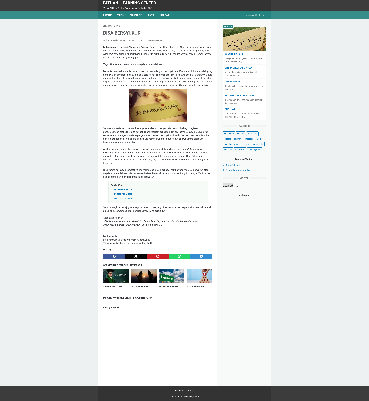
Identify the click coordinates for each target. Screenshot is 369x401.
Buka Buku (229, 133)
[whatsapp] (179, 256)
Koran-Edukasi (232, 165)
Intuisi (258, 139)
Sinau (151, 15)
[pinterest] (158, 256)
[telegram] (201, 256)
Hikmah (237, 139)
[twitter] (136, 256)
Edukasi (240, 133)
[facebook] (114, 256)
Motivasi (228, 149)
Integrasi (249, 139)
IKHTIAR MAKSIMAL (123, 194)
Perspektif (136, 15)
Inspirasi (165, 15)
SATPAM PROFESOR (123, 189)
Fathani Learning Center (129, 3)
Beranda (107, 15)
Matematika (258, 144)
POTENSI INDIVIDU (195, 286)
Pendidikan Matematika (237, 170)
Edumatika (252, 133)
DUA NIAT (230, 109)
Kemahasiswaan (231, 144)
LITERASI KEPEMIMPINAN (238, 67)
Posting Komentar (154, 40)
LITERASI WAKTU (234, 81)
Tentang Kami (254, 149)
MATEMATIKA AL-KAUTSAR (239, 95)
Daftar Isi (190, 390)
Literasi (245, 144)
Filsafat (227, 139)
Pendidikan (240, 149)
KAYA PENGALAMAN (123, 198)
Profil (120, 15)
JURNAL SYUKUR (234, 54)
